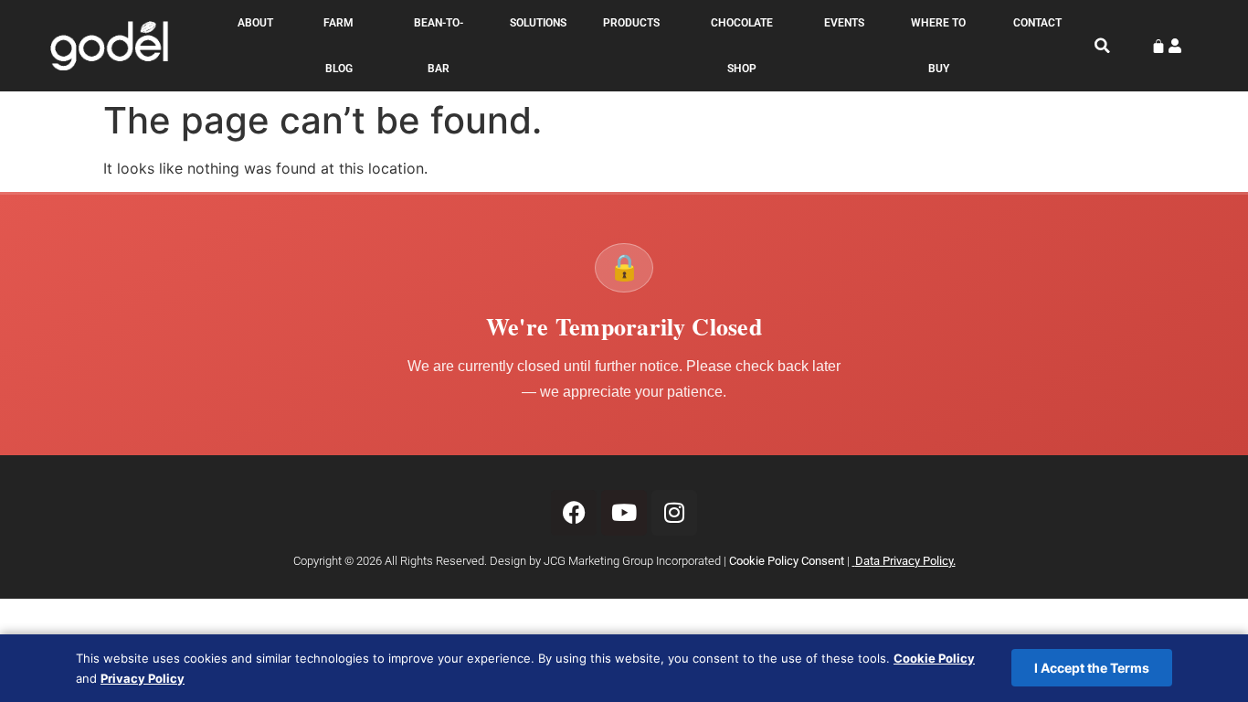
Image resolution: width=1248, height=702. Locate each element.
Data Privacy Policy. (905, 561)
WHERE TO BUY (938, 45)
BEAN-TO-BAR (438, 45)
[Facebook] (574, 513)
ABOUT (255, 22)
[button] (1102, 45)
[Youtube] (624, 513)
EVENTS (844, 22)
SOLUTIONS (538, 22)
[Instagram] (674, 513)
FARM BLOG (338, 45)
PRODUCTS (631, 22)
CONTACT (1037, 22)
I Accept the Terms (1091, 667)
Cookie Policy (934, 658)
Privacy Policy (142, 678)
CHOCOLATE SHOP (742, 45)
